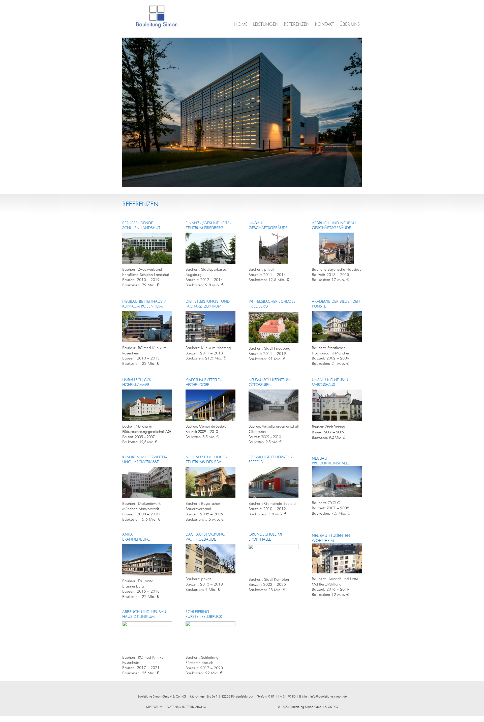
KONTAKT (324, 24)
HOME (241, 24)
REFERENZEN (296, 24)
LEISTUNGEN (265, 24)
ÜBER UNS (350, 24)
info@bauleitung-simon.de (328, 696)
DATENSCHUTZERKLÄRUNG (186, 707)
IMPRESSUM (155, 707)
